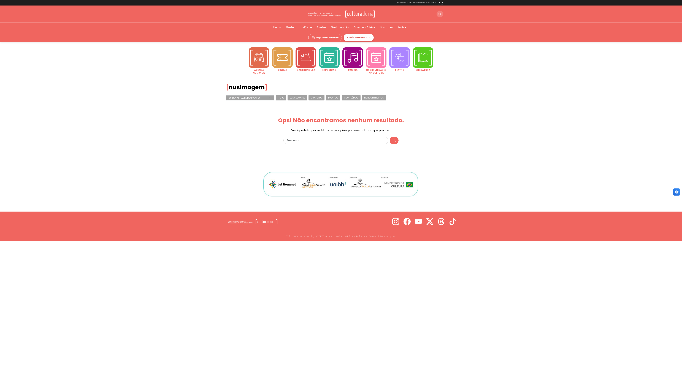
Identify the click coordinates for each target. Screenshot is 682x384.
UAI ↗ (440, 2)
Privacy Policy (354, 236)
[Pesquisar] (394, 140)
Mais (401, 27)
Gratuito (291, 27)
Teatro (321, 27)
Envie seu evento (358, 37)
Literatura (386, 27)
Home (277, 27)
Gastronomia (340, 27)
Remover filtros (374, 97)
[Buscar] (440, 14)
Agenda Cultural (327, 37)
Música (307, 27)
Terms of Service (378, 236)
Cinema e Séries (364, 27)
